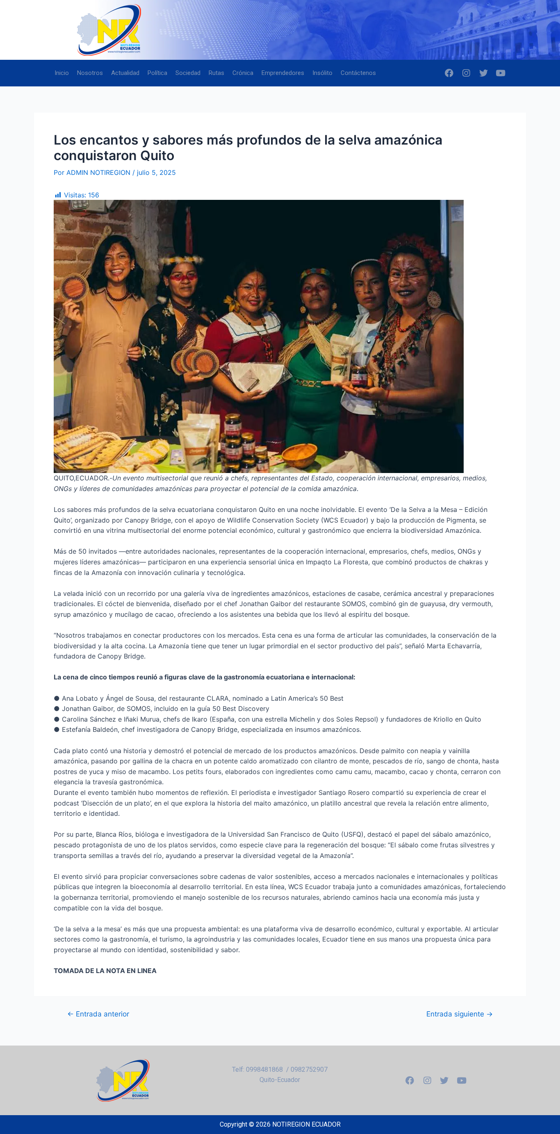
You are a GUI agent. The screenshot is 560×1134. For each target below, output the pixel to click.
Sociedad (187, 73)
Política (157, 73)
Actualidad (125, 73)
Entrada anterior (98, 1013)
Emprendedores (283, 73)
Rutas (216, 73)
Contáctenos (358, 73)
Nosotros (90, 73)
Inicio (62, 73)
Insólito (322, 73)
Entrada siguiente (459, 1013)
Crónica (242, 73)
